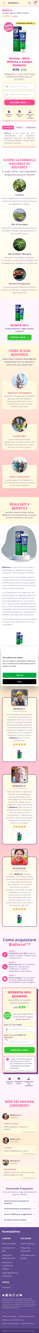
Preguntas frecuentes (26, 1249)
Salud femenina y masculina (10, 1274)
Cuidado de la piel (8, 1249)
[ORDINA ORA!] (19, 321)
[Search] (30, 3)
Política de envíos (27, 1323)
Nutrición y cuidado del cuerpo (7, 1265)
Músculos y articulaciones (8, 1256)
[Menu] (4, 3)
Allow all (19, 675)
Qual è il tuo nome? (13, 1025)
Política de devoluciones (10, 1323)
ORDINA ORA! (17, 102)
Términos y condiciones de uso (13, 1320)
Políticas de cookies (9, 1316)
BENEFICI (19, 127)
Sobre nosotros (28, 1244)
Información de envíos (28, 1256)
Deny (19, 682)
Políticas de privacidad (26, 1316)
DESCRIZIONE (8, 127)
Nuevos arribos (9, 1244)
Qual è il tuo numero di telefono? (15, 1036)
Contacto (6, 1287)
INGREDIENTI (31, 127)
